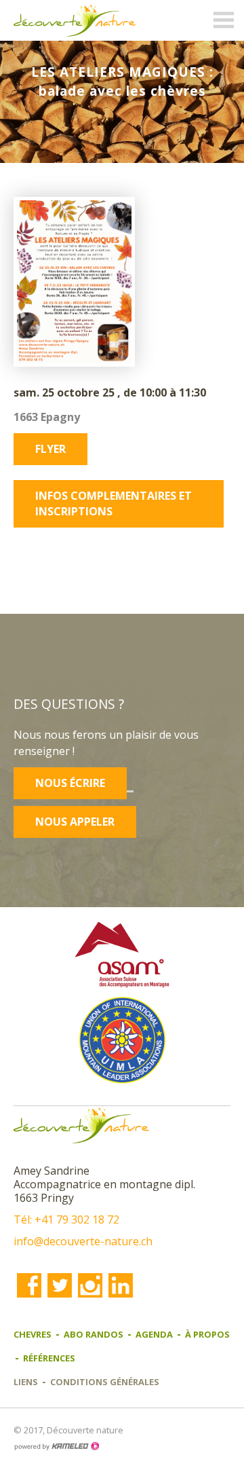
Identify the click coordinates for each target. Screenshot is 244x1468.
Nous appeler (75, 821)
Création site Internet (56, 1446)
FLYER (50, 448)
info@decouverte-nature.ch (83, 1241)
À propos (207, 1334)
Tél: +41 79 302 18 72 (66, 1219)
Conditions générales (104, 1382)
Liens (26, 1382)
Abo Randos (93, 1334)
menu (223, 20)
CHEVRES (33, 1334)
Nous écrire (70, 782)
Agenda (154, 1334)
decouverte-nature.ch (74, 20)
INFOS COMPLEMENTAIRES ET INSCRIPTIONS (113, 503)
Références (49, 1358)
